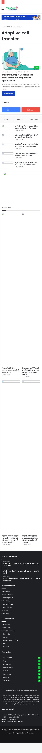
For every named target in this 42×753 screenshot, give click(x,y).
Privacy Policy (6, 627)
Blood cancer (7, 674)
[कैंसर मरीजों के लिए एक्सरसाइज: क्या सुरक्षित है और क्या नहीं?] (11, 289)
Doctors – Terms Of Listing (10, 640)
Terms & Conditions (8, 631)
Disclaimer (5, 637)
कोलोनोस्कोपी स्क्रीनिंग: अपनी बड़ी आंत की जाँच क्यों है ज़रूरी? (26, 136)
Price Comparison (7, 598)
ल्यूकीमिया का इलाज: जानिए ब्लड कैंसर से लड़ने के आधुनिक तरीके (26, 164)
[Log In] (36, 9)
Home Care (5, 647)
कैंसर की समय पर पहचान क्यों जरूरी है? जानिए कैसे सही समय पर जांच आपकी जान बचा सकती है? (10, 539)
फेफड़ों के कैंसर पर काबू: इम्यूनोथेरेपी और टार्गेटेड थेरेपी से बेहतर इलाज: (27, 145)
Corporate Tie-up (7, 604)
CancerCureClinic (8, 72)
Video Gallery (6, 601)
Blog (4, 661)
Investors (5, 610)
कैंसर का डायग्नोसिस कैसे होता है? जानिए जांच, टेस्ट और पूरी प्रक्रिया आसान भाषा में (30, 371)
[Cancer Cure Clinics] (12, 9)
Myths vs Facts (8, 667)
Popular (7, 120)
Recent (19, 120)
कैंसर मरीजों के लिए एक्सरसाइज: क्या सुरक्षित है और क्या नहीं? (10, 370)
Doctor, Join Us (7, 607)
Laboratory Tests (7, 594)
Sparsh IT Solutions (28, 733)
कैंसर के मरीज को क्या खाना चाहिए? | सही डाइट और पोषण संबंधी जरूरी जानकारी (30, 539)
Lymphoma (6, 680)
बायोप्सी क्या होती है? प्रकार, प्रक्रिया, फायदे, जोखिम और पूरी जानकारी (26, 127)
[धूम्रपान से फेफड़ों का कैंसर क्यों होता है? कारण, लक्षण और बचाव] (7, 156)
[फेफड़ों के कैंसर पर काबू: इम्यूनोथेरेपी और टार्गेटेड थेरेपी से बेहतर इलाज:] (7, 147)
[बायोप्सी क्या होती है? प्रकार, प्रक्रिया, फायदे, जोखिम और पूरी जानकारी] (7, 129)
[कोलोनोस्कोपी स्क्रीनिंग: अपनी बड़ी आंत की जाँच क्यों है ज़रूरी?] (7, 138)
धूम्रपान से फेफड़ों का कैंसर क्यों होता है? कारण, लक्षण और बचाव (26, 154)
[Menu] (3, 9)
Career (4, 643)
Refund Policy (6, 634)
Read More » (8, 93)
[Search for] (39, 9)
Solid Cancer (7, 664)
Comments (34, 120)
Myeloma (6, 677)
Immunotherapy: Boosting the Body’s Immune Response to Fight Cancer (17, 77)
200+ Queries (7, 657)
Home (5, 27)
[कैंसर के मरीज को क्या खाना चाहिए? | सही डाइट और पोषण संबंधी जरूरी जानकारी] (31, 457)
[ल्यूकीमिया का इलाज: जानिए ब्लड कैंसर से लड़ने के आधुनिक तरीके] (7, 165)
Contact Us (5, 613)
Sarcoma (6, 671)
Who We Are (6, 591)
